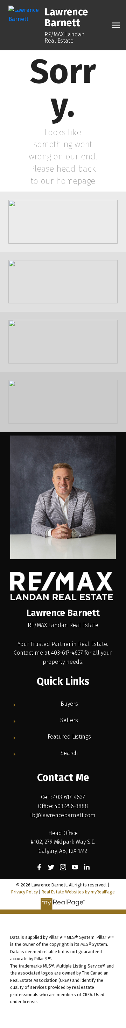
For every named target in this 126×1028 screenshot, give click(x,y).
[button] (39, 867)
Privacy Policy (24, 891)
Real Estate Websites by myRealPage (78, 891)
